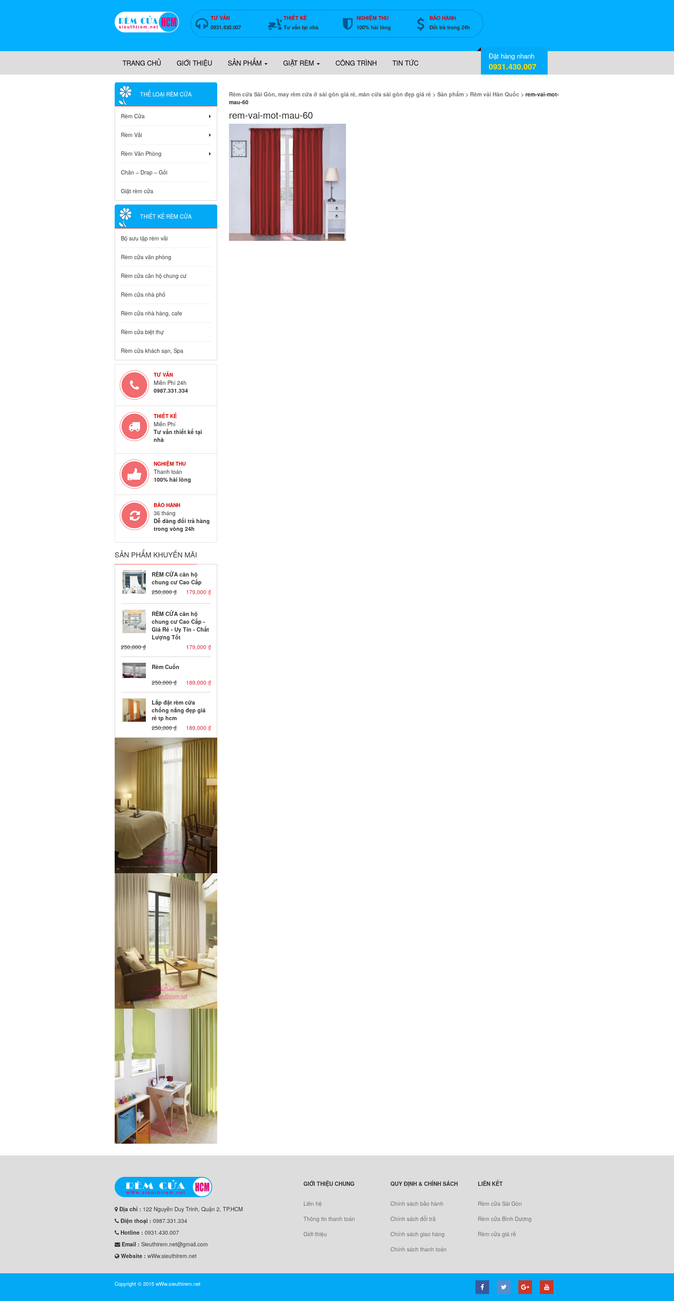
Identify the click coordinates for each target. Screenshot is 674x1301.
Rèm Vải (131, 135)
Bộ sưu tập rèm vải (144, 238)
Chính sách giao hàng (417, 1234)
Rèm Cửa (133, 116)
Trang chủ (141, 63)
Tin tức (405, 63)
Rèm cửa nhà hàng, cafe (151, 313)
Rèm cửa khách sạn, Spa (152, 350)
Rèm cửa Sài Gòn (500, 1203)
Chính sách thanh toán (418, 1249)
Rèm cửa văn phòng (146, 257)
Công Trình (356, 63)
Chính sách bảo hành (416, 1203)
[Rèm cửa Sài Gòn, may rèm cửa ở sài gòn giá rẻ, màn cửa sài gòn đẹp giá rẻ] (147, 22)
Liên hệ (312, 1203)
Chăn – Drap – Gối (144, 172)
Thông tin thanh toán (329, 1219)
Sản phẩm (246, 63)
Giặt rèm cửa (137, 191)
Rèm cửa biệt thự (142, 332)
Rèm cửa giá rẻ (497, 1234)
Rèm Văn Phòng (141, 153)
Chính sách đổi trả (413, 1219)
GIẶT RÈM (299, 63)
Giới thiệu (194, 63)
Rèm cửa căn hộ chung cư (153, 275)
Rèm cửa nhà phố (143, 294)
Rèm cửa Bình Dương (505, 1219)
